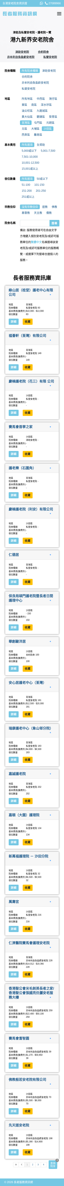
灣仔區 (53, 98)
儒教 (49, 212)
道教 (45, 206)
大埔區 (35, 128)
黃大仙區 (27, 116)
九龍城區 (42, 110)
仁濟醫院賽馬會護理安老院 (29, 943)
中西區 (41, 98)
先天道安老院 (19, 1125)
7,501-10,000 (30, 156)
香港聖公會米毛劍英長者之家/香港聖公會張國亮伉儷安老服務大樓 (31, 993)
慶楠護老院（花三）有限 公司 (31, 381)
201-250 (41, 190)
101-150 (39, 184)
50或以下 (42, 178)
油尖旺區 (27, 110)
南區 (34, 104)
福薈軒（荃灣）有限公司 (27, 336)
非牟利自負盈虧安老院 (20, 57)
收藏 (28, 321)
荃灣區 (26, 122)
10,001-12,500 (30, 162)
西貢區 (26, 134)
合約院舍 (43, 51)
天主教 (38, 212)
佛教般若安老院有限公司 (27, 1080)
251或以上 (28, 196)
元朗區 (50, 122)
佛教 (54, 206)
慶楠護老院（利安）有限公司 (31, 509)
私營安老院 (50, 57)
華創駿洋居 (17, 641)
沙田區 (48, 128)
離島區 (38, 134)
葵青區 (53, 116)
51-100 (26, 184)
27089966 (54, 3)
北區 (24, 128)
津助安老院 (22, 51)
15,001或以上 (30, 168)
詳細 (14, 321)
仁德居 (14, 555)
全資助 (41, 144)
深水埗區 (46, 104)
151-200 (27, 190)
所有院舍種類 (30, 70)
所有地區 (27, 98)
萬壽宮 (14, 902)
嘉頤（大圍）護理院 (24, 815)
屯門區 (38, 122)
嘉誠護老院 (17, 774)
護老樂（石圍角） (22, 468)
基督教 (26, 212)
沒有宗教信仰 (30, 206)
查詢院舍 (52, 1165)
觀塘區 (41, 116)
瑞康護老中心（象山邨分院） (31, 728)
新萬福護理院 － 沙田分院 (28, 856)
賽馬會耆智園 (19, 1038)
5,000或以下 (29, 150)
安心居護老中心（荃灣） (27, 683)
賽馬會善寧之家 (21, 427)
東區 (24, 104)
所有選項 (27, 144)
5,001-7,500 (48, 150)
